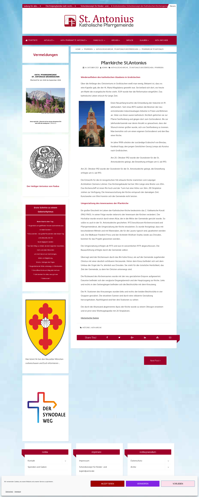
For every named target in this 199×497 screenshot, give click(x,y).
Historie (86, 328)
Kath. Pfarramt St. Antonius (73, 40)
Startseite (32, 40)
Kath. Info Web (161, 40)
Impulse (129, 40)
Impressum (17, 491)
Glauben (143, 40)
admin (104, 68)
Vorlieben (178, 483)
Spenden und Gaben (37, 467)
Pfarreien (88, 49)
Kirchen (115, 40)
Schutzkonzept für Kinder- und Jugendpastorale (93, 468)
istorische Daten (90, 318)
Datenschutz (9, 491)
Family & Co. (98, 40)
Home (78, 49)
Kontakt (31, 460)
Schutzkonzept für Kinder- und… (85, 6)
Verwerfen (142, 483)
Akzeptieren (107, 483)
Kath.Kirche (96, 328)
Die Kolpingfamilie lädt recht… (49, 6)
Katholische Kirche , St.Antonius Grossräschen (117, 49)
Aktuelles (48, 40)
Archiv (133, 467)
